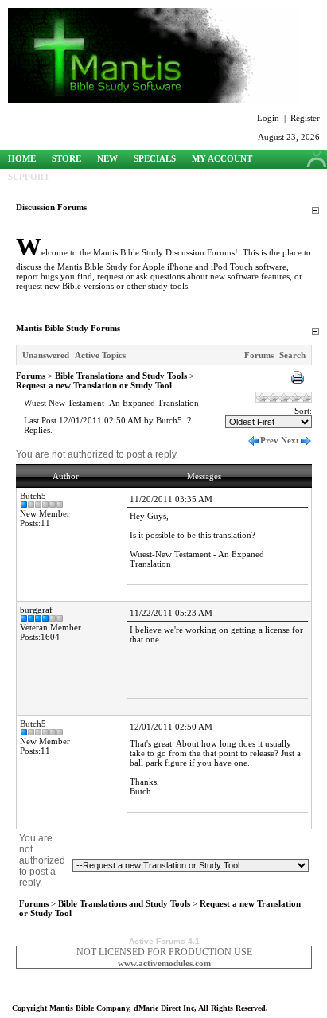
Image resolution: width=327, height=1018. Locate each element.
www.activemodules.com (164, 963)
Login (268, 118)
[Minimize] (315, 211)
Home (22, 158)
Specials (155, 158)
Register (305, 118)
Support (28, 176)
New (107, 158)
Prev (269, 440)
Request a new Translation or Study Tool (94, 385)
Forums (259, 355)
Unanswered (45, 355)
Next (290, 440)
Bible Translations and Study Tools (121, 375)
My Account (222, 158)
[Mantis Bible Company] (153, 100)
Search (292, 355)
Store (66, 158)
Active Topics (100, 355)
